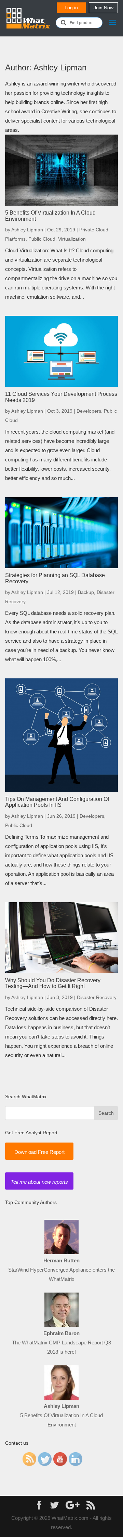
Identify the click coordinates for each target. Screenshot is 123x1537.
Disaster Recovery (97, 997)
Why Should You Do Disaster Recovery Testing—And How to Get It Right (52, 983)
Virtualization (72, 239)
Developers (89, 411)
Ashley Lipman (27, 229)
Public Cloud (41, 239)
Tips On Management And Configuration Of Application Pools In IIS (57, 802)
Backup (86, 592)
